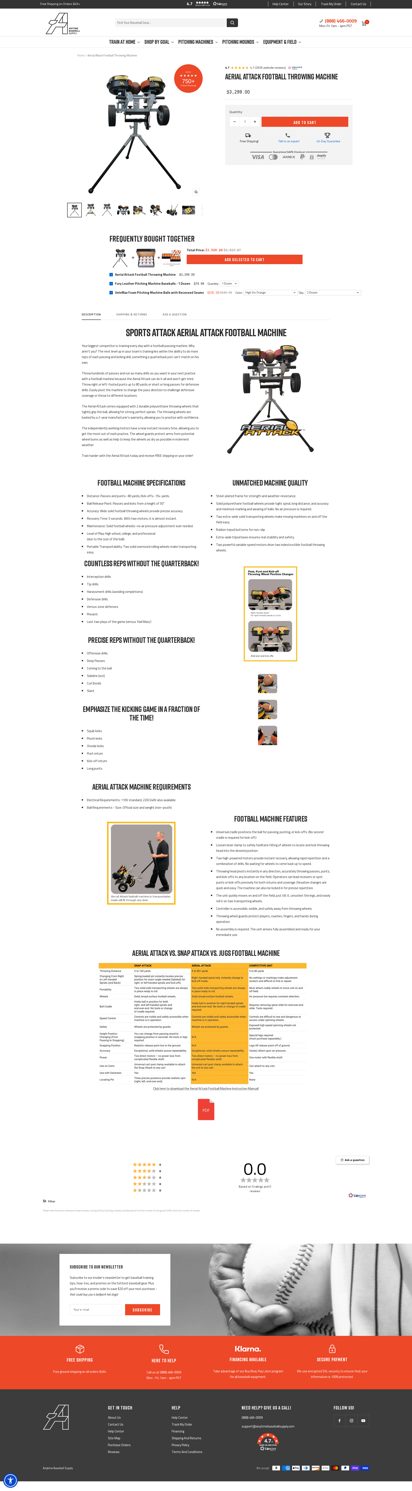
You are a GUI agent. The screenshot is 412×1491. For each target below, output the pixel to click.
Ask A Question (175, 314)
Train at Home (122, 42)
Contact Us (358, 4)
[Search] (232, 22)
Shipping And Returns (186, 1438)
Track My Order (331, 4)
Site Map (114, 1438)
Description (91, 314)
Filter (51, 1201)
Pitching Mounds (238, 42)
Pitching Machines (195, 42)
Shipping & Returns (131, 314)
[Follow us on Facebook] (339, 1421)
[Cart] (364, 23)
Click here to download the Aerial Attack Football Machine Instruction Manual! (206, 1088)
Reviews (114, 1451)
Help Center (281, 4)
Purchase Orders (119, 1445)
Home (81, 55)
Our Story (304, 4)
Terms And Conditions (187, 1451)
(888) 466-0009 (340, 20)
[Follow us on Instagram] (351, 1421)
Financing (178, 1431)
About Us (114, 1417)
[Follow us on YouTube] (363, 1421)
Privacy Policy (180, 1445)
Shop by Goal (156, 42)
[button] (206, 3)
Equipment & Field (280, 42)
